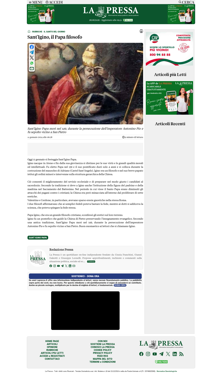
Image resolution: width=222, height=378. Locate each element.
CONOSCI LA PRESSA (103, 347)
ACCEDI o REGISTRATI (52, 355)
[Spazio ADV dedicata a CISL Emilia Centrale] (169, 66)
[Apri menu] (29, 2)
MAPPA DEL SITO (102, 358)
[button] (141, 32)
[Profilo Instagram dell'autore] (54, 266)
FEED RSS (102, 355)
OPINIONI (52, 347)
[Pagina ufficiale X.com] (168, 354)
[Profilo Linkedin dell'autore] (70, 266)
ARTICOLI (52, 344)
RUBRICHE (52, 350)
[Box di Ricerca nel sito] (179, 2)
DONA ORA (120, 285)
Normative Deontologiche (167, 371)
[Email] (74, 266)
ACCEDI (56, 2)
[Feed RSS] (181, 354)
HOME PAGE (52, 341)
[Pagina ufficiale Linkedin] (175, 354)
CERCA (188, 2)
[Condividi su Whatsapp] (32, 63)
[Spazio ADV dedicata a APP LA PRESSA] (40, 23)
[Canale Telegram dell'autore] (62, 266)
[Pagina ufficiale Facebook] (141, 354)
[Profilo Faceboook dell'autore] (50, 266)
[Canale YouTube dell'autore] (58, 266)
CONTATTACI (52, 358)
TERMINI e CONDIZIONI (103, 361)
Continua (91, 262)
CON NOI (102, 341)
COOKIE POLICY (102, 350)
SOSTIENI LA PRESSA (102, 344)
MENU (37, 2)
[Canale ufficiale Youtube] (155, 354)
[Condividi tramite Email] (32, 68)
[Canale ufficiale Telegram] (161, 354)
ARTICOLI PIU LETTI (52, 353)
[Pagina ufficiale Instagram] (148, 354)
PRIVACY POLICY (102, 353)
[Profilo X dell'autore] (66, 266)
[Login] (47, 2)
